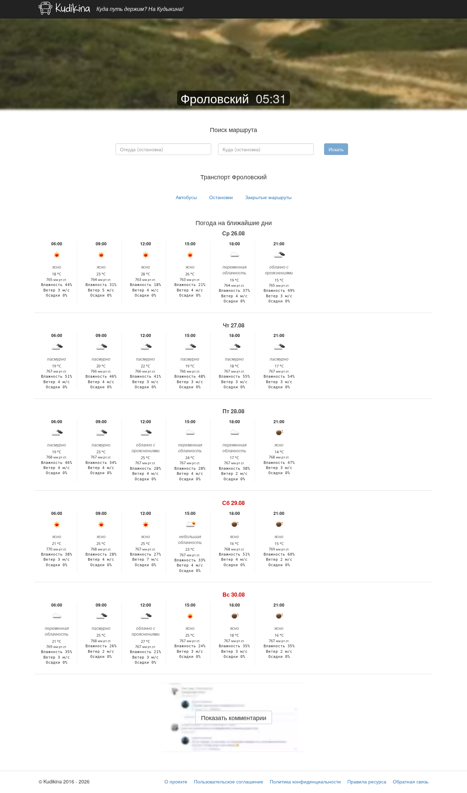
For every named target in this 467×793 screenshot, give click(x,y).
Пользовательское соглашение (228, 781)
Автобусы (186, 197)
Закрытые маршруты (268, 197)
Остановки (221, 197)
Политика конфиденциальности (305, 781)
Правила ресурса (366, 781)
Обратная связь (410, 781)
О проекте (175, 781)
